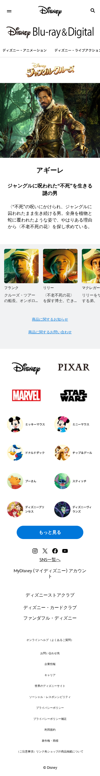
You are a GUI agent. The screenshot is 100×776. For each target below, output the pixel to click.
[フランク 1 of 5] (21, 266)
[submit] (92, 10)
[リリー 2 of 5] (60, 266)
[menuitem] (9, 10)
